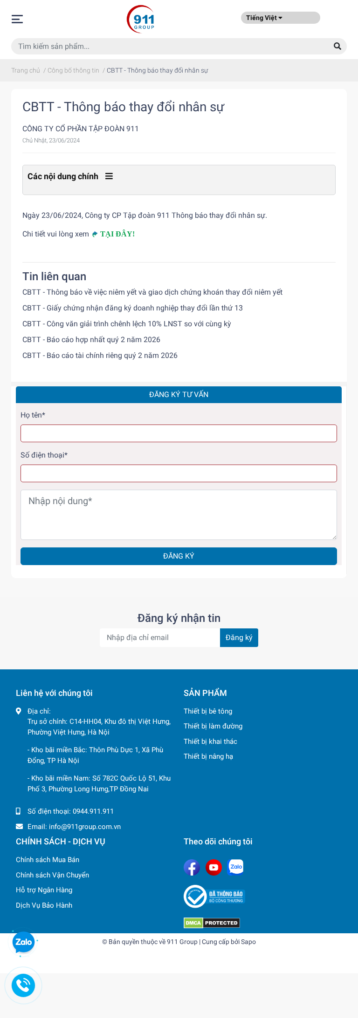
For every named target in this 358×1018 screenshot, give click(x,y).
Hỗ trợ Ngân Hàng (44, 890)
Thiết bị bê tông (208, 711)
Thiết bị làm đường (213, 726)
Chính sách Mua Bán (47, 860)
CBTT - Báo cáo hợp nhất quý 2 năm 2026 (91, 339)
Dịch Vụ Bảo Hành (44, 905)
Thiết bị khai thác (210, 741)
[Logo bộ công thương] (263, 896)
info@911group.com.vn (85, 826)
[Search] (337, 46)
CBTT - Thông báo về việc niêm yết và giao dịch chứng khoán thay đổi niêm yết (152, 292)
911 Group (182, 941)
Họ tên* (33, 415)
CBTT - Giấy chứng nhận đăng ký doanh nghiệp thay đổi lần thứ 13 (132, 307)
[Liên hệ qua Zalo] (23, 942)
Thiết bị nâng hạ (208, 756)
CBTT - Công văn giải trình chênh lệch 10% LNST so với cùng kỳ (126, 323)
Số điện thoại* (44, 455)
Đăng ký (178, 556)
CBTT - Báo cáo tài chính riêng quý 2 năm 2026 (100, 355)
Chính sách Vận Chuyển (52, 875)
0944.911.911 (93, 811)
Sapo (248, 941)
